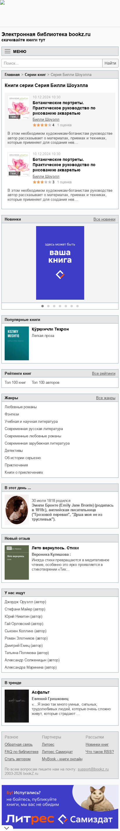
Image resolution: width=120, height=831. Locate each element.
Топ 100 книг (15, 382)
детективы (14, 450)
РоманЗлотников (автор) (26, 638)
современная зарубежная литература (37, 443)
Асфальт (41, 692)
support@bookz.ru (93, 769)
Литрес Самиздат (57, 752)
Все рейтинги (103, 373)
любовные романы (21, 407)
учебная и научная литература (31, 421)
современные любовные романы (33, 436)
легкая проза (43, 335)
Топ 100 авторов (45, 382)
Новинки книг (97, 744)
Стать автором (18, 759)
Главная (12, 74)
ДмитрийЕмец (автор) (24, 645)
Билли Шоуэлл (46, 119)
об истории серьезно (23, 458)
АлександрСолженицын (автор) (32, 660)
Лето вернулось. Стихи (55, 548)
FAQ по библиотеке (21, 752)
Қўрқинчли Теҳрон (50, 329)
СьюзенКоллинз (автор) (25, 631)
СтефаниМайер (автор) (25, 609)
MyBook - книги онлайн (62, 759)
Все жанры (105, 398)
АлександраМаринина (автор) (31, 667)
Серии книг (35, 74)
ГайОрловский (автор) (24, 624)
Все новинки (104, 219)
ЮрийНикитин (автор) (23, 616)
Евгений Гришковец (50, 699)
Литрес (48, 744)
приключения (16, 465)
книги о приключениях (24, 472)
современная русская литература (34, 429)
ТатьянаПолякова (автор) (27, 653)
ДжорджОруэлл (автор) (25, 602)
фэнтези (12, 414)
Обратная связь (19, 744)
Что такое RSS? (100, 752)
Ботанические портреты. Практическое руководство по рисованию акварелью (64, 108)
